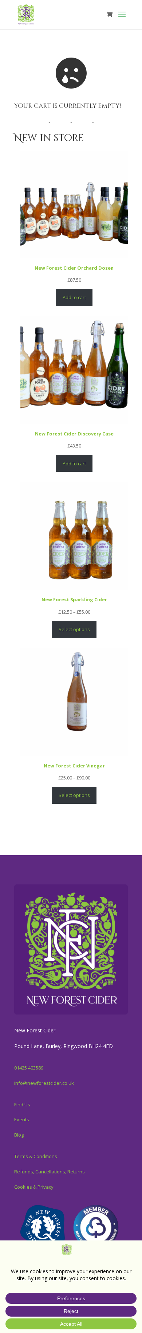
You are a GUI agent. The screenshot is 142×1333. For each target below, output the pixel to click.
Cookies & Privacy (34, 1187)
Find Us (22, 1104)
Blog (19, 1134)
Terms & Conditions (35, 1156)
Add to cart (74, 297)
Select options (74, 629)
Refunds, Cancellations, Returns (49, 1171)
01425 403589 (28, 1067)
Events (21, 1119)
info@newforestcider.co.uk (44, 1083)
